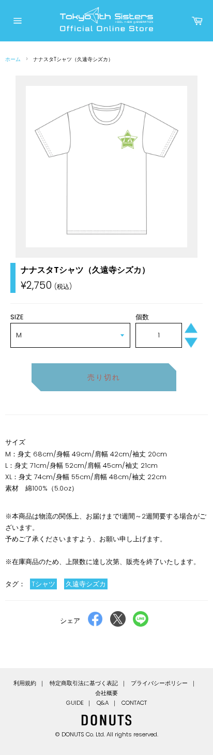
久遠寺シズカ (86, 584)
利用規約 (24, 683)
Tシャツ (43, 584)
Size (17, 317)
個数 (142, 317)
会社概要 (106, 693)
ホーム (13, 59)
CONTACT (134, 703)
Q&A (103, 703)
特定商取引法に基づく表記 (84, 683)
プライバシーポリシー (159, 683)
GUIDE (75, 703)
